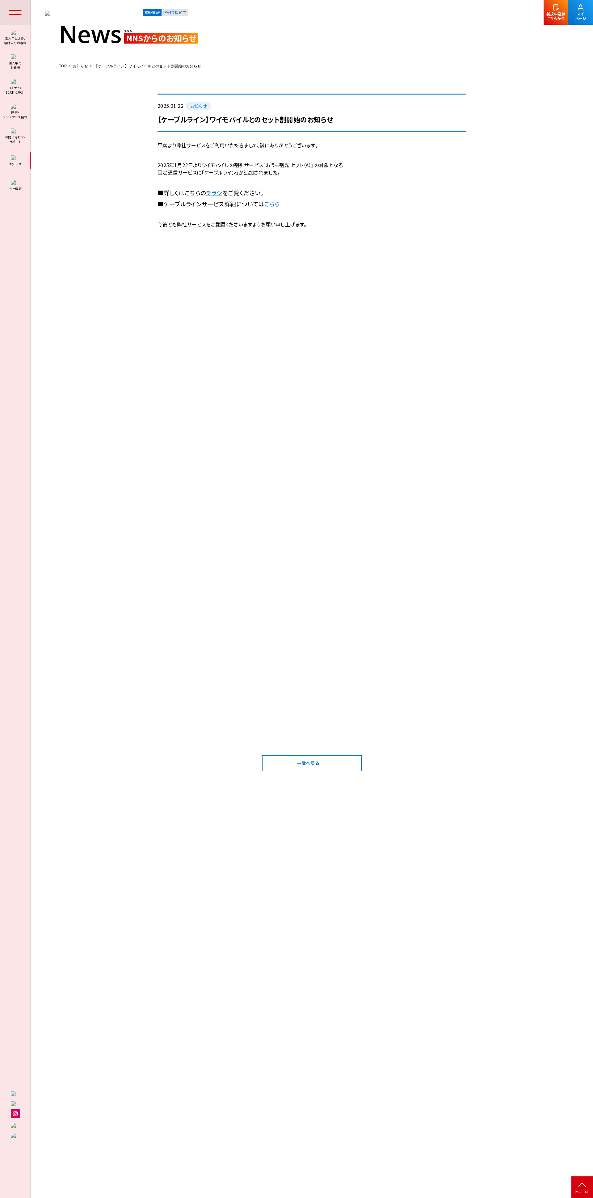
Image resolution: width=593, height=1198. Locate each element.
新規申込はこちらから (556, 16)
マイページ (580, 16)
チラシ (214, 192)
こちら (272, 204)
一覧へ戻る (308, 763)
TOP (63, 66)
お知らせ (80, 66)
